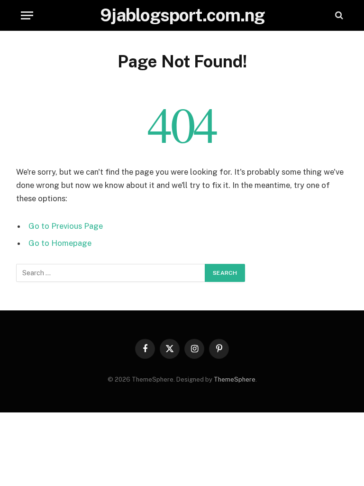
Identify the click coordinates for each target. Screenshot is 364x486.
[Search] (338, 15)
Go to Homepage (59, 243)
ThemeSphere (234, 379)
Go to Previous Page (65, 226)
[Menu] (27, 15)
